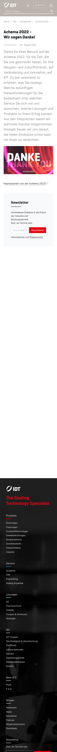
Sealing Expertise (14, 583)
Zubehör (10, 552)
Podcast (10, 720)
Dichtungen (11, 523)
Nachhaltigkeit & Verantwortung (22, 641)
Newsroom (11, 707)
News (9, 712)
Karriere (10, 653)
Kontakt (10, 666)
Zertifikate (11, 645)
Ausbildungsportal (15, 658)
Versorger (11, 618)
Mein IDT (41, 5)
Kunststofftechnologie (17, 531)
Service (10, 563)
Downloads (11, 728)
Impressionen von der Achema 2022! (25, 183)
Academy (11, 570)
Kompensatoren (14, 539)
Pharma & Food (13, 606)
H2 (7, 602)
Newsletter (11, 716)
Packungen (11, 527)
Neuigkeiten (25, 21)
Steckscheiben (13, 548)
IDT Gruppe (12, 637)
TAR (8, 575)
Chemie (10, 610)
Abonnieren (37, 230)
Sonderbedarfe (13, 543)
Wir (14, 21)
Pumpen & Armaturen (16, 614)
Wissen (10, 700)
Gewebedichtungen (16, 535)
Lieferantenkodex (15, 649)
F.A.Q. (9, 689)
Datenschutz (36, 237)
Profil (8, 685)
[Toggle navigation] (51, 5)
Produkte (11, 515)
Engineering (12, 579)
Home (6, 21)
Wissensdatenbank (15, 662)
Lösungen (11, 594)
